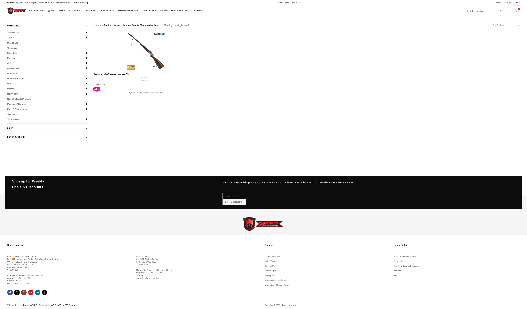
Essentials (12, 53)
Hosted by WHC (29, 305)
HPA (9, 83)
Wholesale (398, 261)
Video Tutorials (271, 261)
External (11, 58)
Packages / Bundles (16, 104)
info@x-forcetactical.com (18, 283)
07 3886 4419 (142, 264)
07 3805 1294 (13, 270)
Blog (395, 275)
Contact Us (270, 266)
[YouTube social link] (30, 292)
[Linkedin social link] (37, 292)
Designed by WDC (47, 305)
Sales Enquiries (271, 271)
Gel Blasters (13, 68)
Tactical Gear (13, 119)
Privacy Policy (271, 275)
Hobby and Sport (15, 78)
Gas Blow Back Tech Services (406, 266)
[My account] (509, 11)
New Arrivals (13, 94)
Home (96, 25)
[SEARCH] (501, 11)
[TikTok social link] (44, 292)
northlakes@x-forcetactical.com (150, 278)
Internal (11, 89)
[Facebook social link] (10, 292)
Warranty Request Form (275, 280)
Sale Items (12, 114)
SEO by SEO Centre (66, 305)
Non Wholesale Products (19, 99)
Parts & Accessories (17, 109)
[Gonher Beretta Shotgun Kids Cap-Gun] (145, 51)
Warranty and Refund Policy (277, 285)
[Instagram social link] (24, 292)
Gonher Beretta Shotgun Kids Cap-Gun (111, 74)
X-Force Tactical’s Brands (405, 256)
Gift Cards (12, 73)
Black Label (12, 43)
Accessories (13, 32)
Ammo (10, 38)
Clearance (12, 48)
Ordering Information (274, 256)
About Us (398, 271)
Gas (9, 63)
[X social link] (17, 292)
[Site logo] (17, 11)
